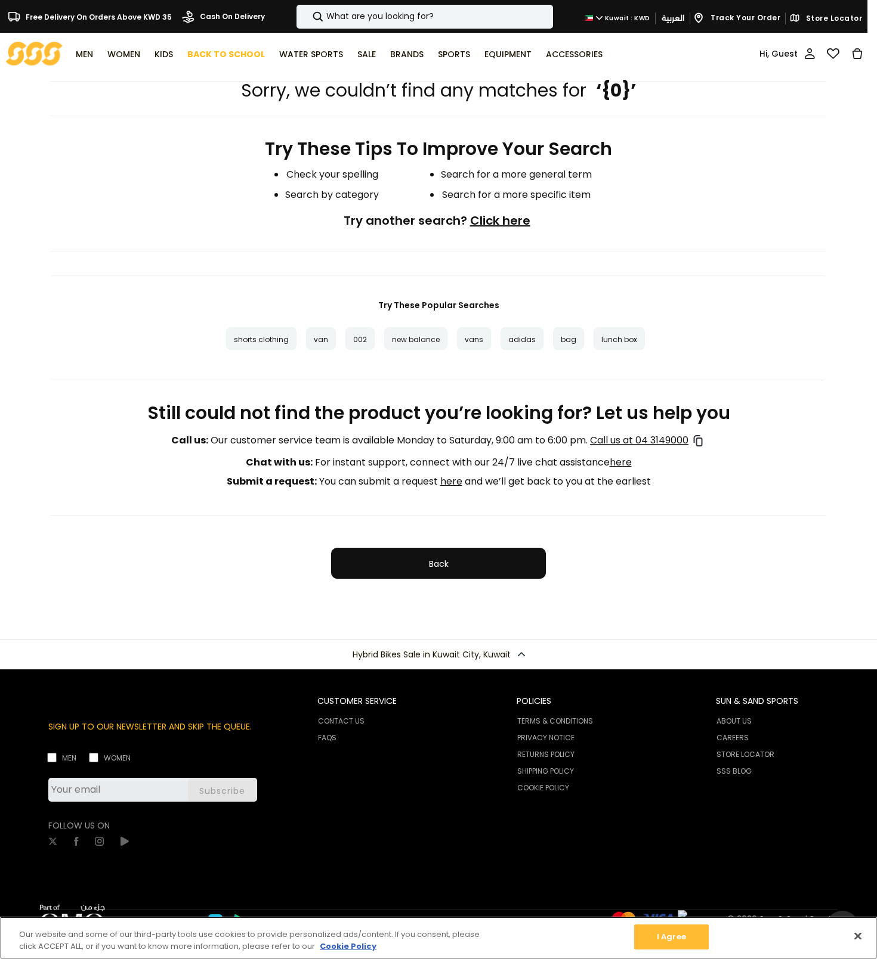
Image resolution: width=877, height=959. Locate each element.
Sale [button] (366, 54)
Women (117, 758)
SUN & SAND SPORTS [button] (757, 701)
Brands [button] (407, 54)
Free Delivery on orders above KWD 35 (98, 16)
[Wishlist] (833, 54)
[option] (261, 338)
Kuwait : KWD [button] (626, 18)
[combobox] (425, 17)
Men (69, 758)
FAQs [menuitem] (327, 738)
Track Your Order (745, 18)
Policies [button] (534, 701)
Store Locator (833, 18)
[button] (438, 654)
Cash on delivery (231, 16)
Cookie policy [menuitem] (543, 788)
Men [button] (84, 54)
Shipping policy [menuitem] (545, 771)
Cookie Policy (348, 946)
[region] (438, 938)
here (621, 462)
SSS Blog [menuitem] (734, 771)
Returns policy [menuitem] (546, 754)
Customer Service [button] (357, 701)
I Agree (671, 936)
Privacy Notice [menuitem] (546, 738)
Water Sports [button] (311, 54)
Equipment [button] (508, 54)
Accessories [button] (574, 54)
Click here (500, 220)
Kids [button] (164, 54)
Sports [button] (454, 54)
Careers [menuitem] (733, 738)
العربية (673, 18)
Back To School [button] (226, 54)
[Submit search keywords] (308, 17)
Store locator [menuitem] (745, 754)
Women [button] (123, 54)
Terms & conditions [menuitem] (555, 721)
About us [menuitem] (734, 721)
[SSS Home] (34, 53)
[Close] (858, 936)
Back (439, 564)
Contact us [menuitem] (341, 721)
